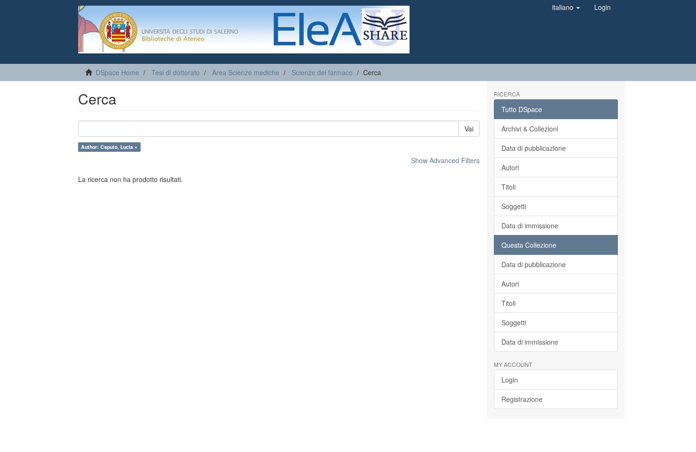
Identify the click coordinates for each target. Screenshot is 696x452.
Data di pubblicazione (533, 148)
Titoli (508, 186)
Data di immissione (529, 225)
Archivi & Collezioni (529, 128)
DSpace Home (117, 72)
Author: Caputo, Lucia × (109, 146)
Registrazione (522, 399)
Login (509, 379)
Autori (510, 167)
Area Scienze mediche (245, 72)
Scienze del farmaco (322, 72)
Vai (468, 128)
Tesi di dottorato (176, 72)
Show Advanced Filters (445, 160)
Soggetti (513, 206)
